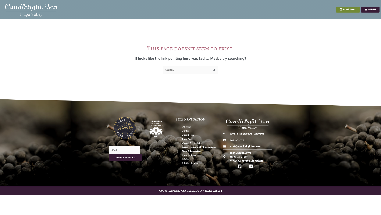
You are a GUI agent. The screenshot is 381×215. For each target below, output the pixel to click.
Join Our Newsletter (125, 157)
